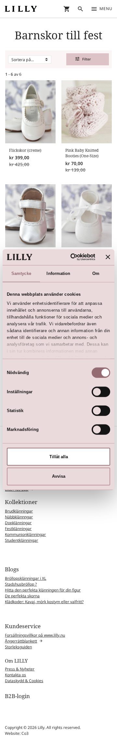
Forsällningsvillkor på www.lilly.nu (35, 635)
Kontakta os (15, 675)
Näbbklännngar (19, 517)
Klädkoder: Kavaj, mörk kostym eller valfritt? (44, 601)
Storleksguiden (18, 647)
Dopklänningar (18, 522)
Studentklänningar (21, 540)
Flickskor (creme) (25, 150)
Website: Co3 (17, 733)
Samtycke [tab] (21, 273)
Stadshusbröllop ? (21, 584)
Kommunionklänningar (25, 534)
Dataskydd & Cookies (24, 680)
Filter (83, 59)
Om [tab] (95, 273)
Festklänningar (18, 528)
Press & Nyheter (19, 669)
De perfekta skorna (22, 596)
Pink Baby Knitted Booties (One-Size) (81, 153)
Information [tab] (58, 273)
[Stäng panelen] (108, 257)
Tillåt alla (58, 456)
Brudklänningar (19, 511)
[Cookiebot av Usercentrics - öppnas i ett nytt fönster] (70, 257)
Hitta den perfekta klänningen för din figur (43, 590)
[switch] (101, 391)
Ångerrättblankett (21, 641)
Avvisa (58, 476)
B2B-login (17, 696)
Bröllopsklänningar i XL (25, 578)
